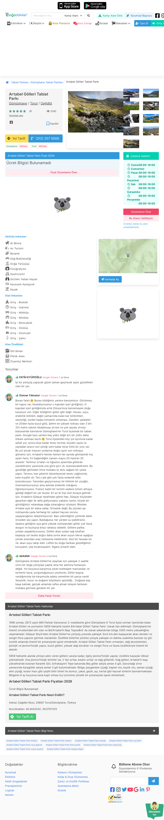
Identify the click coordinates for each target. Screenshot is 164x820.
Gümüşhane (18, 103)
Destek (62, 790)
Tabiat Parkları (20, 82)
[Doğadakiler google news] (136, 789)
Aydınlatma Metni (68, 785)
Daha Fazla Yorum (49, 595)
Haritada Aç (112, 279)
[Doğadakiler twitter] (124, 789)
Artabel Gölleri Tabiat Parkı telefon (56, 740)
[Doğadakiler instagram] (118, 789)
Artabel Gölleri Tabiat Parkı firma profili (63, 745)
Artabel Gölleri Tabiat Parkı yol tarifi (125, 740)
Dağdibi (46, 103)
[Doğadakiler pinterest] (148, 789)
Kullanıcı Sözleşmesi (70, 772)
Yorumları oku (16, 115)
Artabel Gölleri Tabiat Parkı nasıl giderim (24, 745)
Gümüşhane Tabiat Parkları (47, 82)
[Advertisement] (82, 51)
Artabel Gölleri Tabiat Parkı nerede (90, 740)
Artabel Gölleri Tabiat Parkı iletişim (22, 740)
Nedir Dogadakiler (16, 781)
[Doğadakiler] (7, 82)
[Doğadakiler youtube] (130, 789)
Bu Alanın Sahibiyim (141, 218)
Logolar (9, 790)
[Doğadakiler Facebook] (158, 15)
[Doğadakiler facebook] (112, 789)
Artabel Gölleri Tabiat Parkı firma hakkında (102, 745)
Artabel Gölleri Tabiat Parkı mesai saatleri (25, 749)
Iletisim (9, 794)
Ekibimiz (10, 776)
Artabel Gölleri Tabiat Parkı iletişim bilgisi (65, 749)
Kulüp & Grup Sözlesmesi (73, 776)
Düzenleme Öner (141, 211)
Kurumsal (10, 772)
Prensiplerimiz (13, 785)
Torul (34, 103)
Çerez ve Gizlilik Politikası (73, 781)
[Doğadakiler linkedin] (142, 789)
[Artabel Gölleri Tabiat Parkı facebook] (11, 122)
